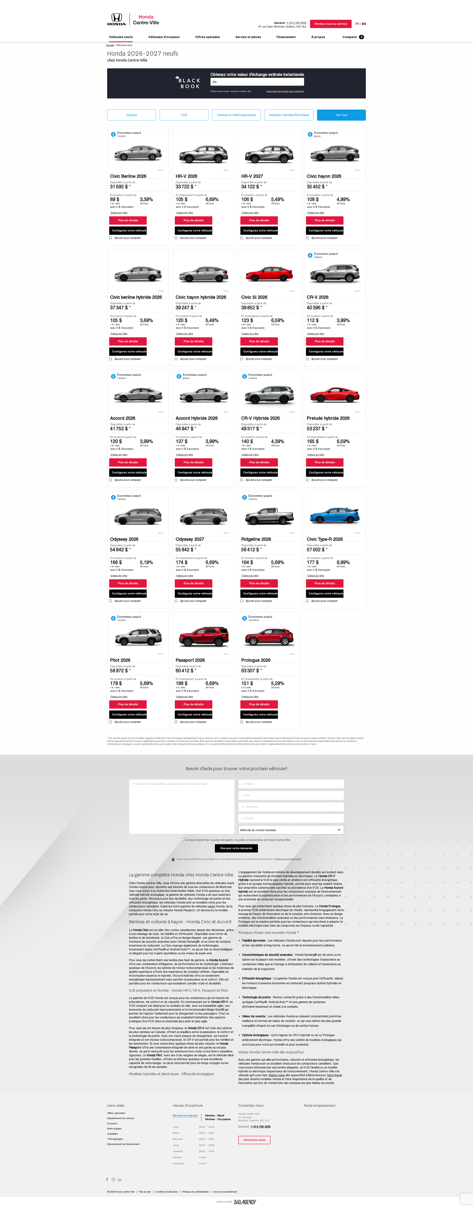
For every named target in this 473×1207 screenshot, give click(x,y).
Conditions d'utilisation (166, 1192)
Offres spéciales (207, 37)
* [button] (130, 186)
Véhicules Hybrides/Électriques (289, 115)
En (364, 24)
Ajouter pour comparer (128, 238)
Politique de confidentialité (288, 859)
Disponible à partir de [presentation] (122, 182)
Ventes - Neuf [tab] (214, 1115)
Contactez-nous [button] (254, 1139)
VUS (184, 115)
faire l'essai (334, 1075)
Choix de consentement (225, 1192)
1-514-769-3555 (296, 22)
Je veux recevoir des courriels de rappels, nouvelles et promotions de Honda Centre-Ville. (238, 839)
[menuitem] (121, 37)
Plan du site (145, 1192)
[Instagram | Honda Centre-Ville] (113, 1180)
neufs (211, 906)
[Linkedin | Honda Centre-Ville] (120, 1180)
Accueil (110, 45)
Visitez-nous (276, 1075)
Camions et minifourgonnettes (236, 115)
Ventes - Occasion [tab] (218, 1119)
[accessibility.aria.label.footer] (245, 1202)
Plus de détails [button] (128, 220)
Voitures (131, 115)
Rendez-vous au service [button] (331, 23)
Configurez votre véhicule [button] (129, 230)
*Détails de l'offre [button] (118, 213)
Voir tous (341, 115)
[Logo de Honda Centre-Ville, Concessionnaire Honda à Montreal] (135, 19)
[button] (121, 37)
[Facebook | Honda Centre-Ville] (107, 1180)
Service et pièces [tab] (185, 1115)
